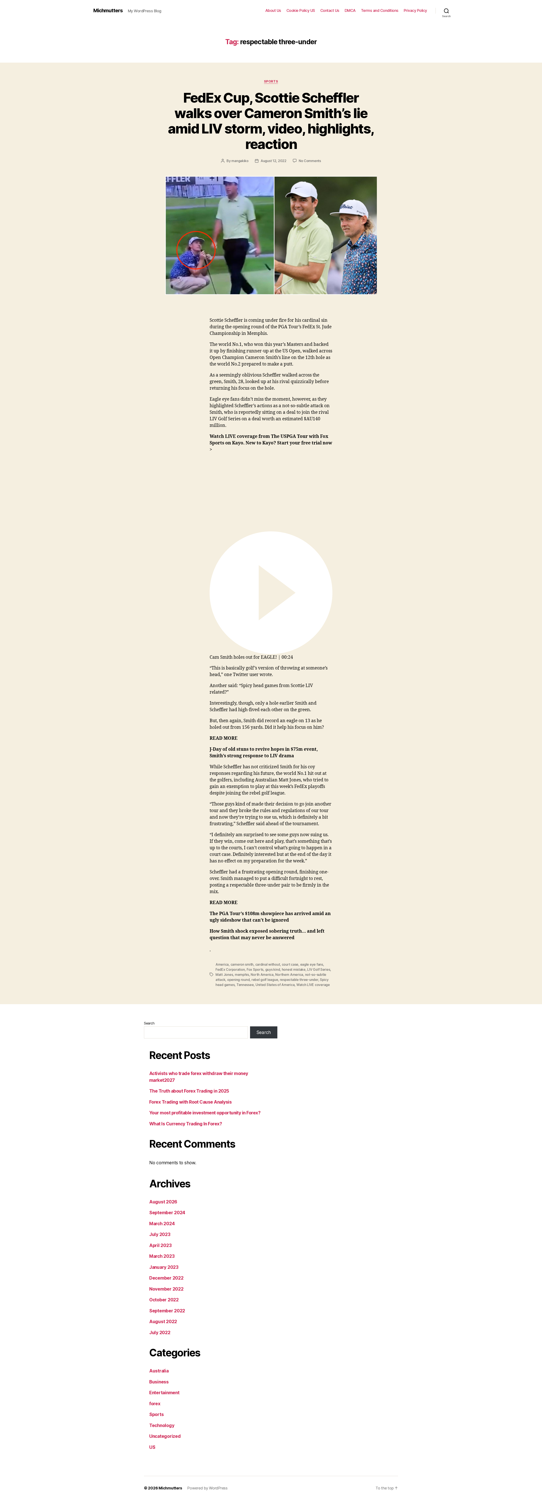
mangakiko (240, 161)
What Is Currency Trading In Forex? (185, 1123)
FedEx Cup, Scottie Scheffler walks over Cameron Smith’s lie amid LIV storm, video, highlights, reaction (271, 120)
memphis (242, 974)
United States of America (275, 985)
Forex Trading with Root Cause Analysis (190, 1102)
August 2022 (163, 1321)
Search (149, 1023)
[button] (271, 596)
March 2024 (162, 1223)
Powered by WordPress (207, 1488)
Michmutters (108, 10)
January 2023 (163, 1267)
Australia (159, 1371)
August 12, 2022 (273, 161)
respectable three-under (299, 980)
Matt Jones (224, 974)
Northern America (289, 974)
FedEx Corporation (230, 969)
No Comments (310, 161)
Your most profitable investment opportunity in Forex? (204, 1112)
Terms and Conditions (379, 10)
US (152, 1447)
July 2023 (159, 1234)
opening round (238, 980)
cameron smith (242, 964)
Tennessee (245, 985)
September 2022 (167, 1310)
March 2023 (161, 1256)
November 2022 (166, 1289)
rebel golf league (265, 980)
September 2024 (167, 1212)
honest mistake (294, 969)
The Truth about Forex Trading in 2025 (189, 1091)
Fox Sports (255, 969)
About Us (273, 10)
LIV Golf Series (318, 969)
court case (290, 964)
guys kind (272, 969)
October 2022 (164, 1299)
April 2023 (160, 1245)
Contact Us (329, 10)
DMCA (350, 10)
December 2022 (166, 1278)
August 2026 (163, 1201)
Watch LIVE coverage (313, 985)
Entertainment (164, 1392)
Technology (161, 1425)
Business (159, 1382)
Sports (271, 81)
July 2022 (159, 1332)
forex (154, 1403)
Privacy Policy (415, 10)
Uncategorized (165, 1436)
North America (262, 974)
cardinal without (267, 964)
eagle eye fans (311, 964)
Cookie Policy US (300, 10)
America (222, 964)
